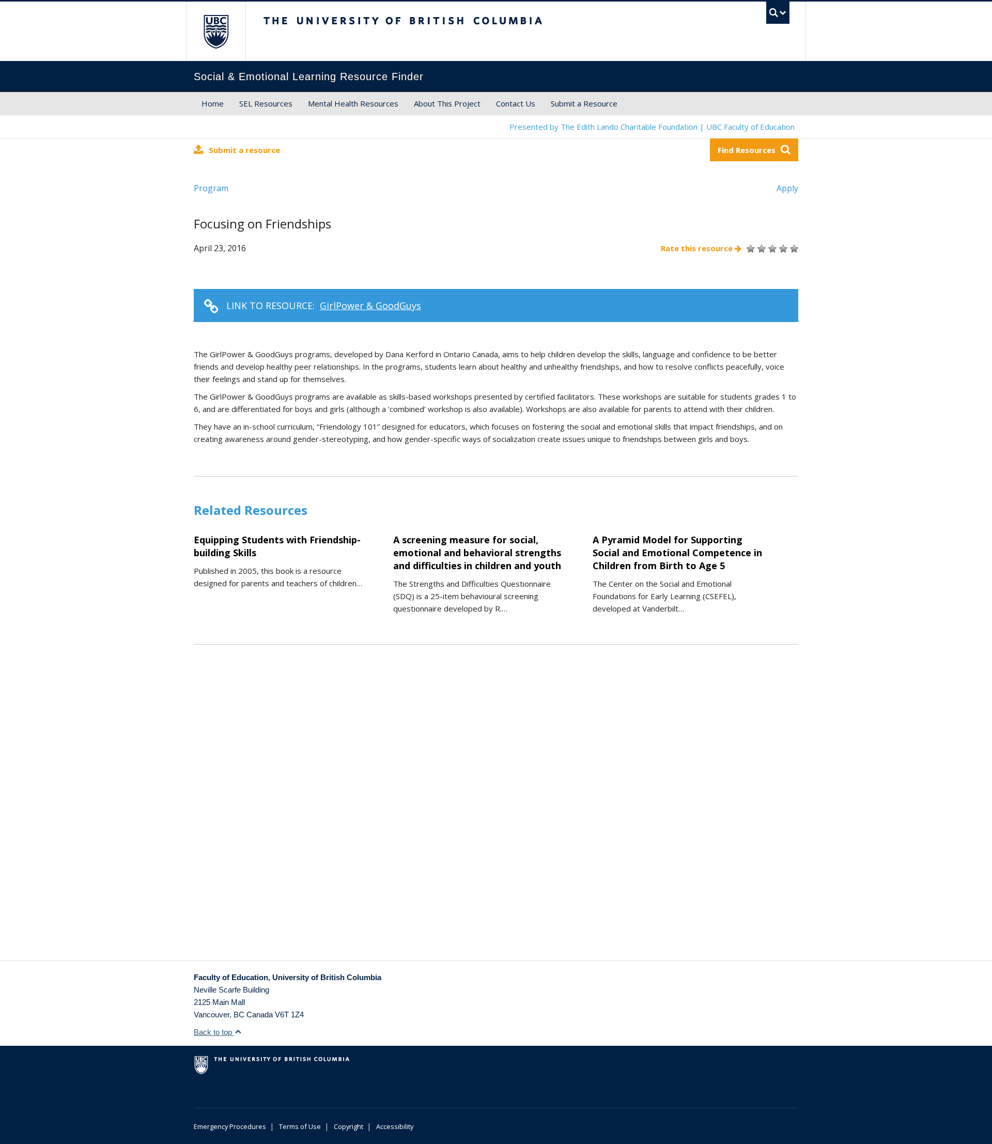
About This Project (447, 103)
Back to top (214, 1032)
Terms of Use (300, 1126)
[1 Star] (749, 249)
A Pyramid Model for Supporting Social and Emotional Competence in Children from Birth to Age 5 (677, 552)
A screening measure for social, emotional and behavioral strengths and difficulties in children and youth (477, 552)
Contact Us (515, 103)
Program (211, 188)
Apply (787, 188)
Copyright (348, 1126)
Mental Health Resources (353, 103)
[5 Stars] (792, 249)
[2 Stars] (760, 249)
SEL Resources (265, 103)
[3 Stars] (771, 249)
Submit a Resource (584, 103)
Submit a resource (244, 150)
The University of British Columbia (215, 31)
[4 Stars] (782, 249)
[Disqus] (496, 815)
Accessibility (394, 1126)
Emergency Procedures (230, 1126)
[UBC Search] (777, 13)
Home (213, 103)
